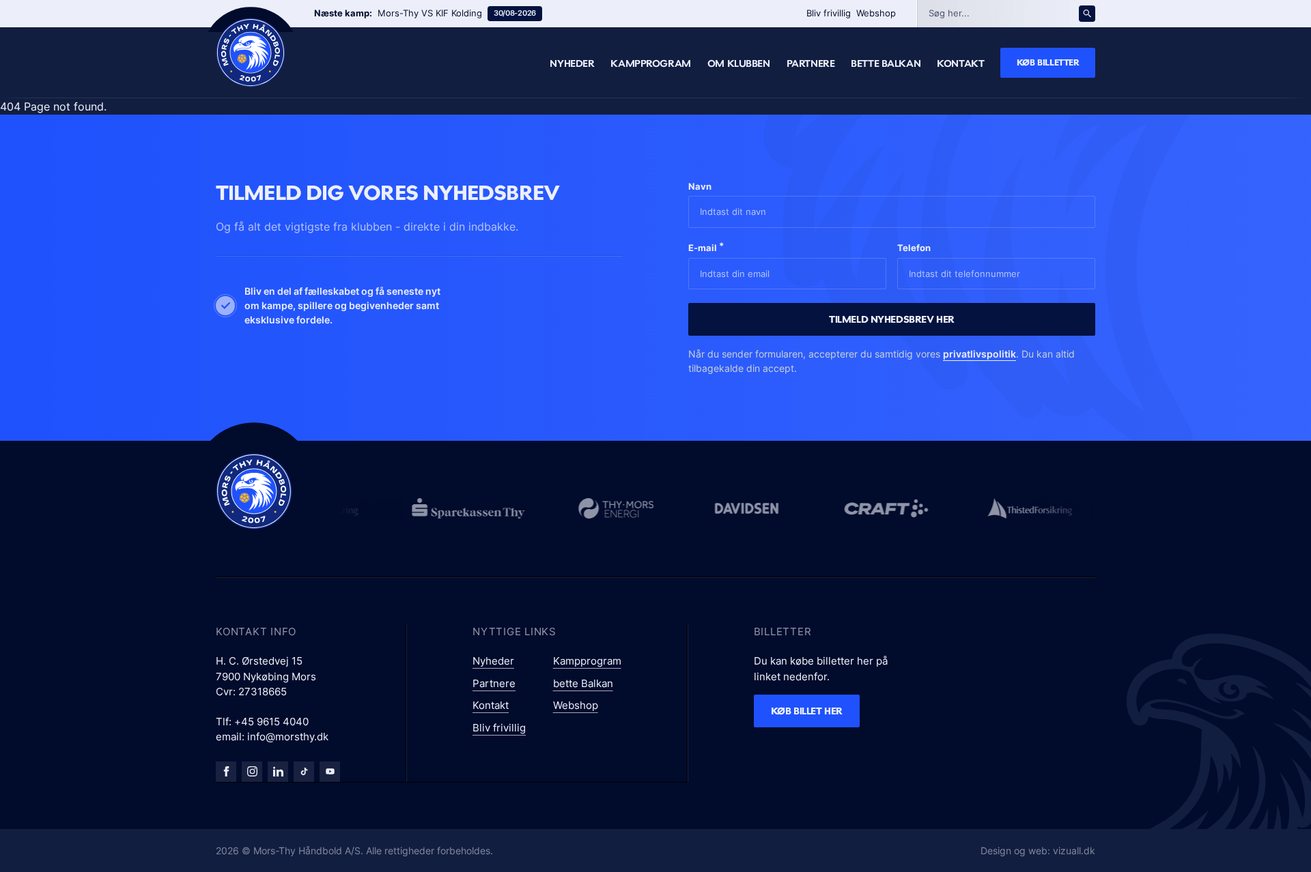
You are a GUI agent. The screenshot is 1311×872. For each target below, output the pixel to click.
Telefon (914, 247)
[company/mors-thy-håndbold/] (278, 771)
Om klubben (738, 63)
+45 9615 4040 (271, 721)
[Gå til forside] (254, 491)
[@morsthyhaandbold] (304, 771)
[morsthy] (226, 771)
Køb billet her (807, 710)
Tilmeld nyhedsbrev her (892, 319)
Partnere (811, 63)
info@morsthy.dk (287, 736)
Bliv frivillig (828, 13)
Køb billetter (1048, 62)
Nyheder (572, 63)
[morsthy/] (252, 771)
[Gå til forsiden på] (250, 52)
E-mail (706, 246)
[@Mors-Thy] (330, 771)
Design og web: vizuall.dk (1038, 850)
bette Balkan (885, 63)
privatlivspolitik (979, 354)
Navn (699, 186)
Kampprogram (650, 63)
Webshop (876, 13)
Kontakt (960, 63)
